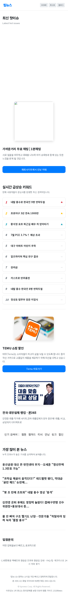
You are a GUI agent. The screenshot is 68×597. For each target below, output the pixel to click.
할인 (61, 434)
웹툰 (23, 434)
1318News (57, 590)
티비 (40, 434)
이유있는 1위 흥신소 (14, 590)
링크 (54, 434)
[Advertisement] (34, 62)
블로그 (60, 5)
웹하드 (32, 434)
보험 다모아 (37, 590)
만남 (47, 434)
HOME (44, 5)
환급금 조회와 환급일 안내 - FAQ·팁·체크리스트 (42, 560)
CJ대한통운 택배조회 (10, 560)
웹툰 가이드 (47, 590)
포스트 (52, 5)
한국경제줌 (27, 590)
